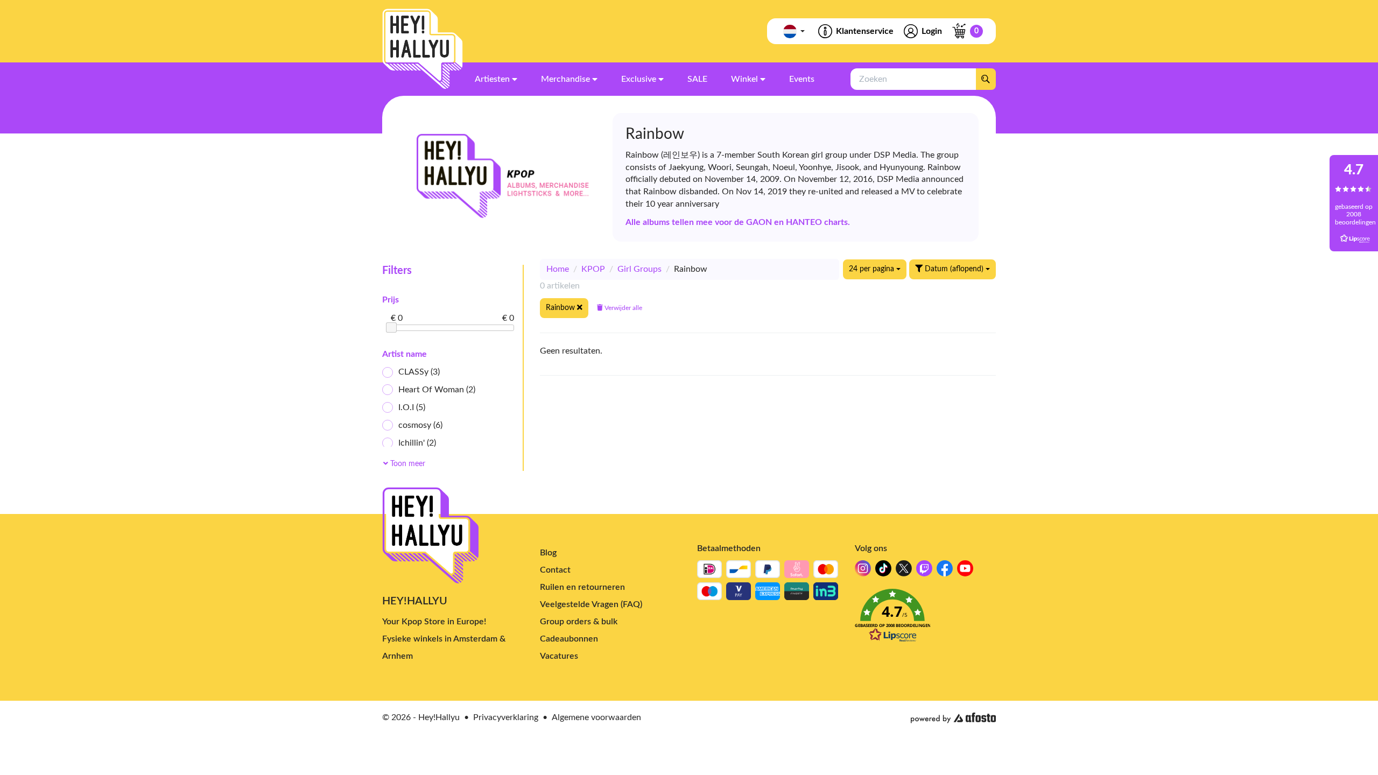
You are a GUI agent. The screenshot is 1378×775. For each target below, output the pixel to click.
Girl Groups (639, 269)
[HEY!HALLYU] (422, 49)
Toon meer (406, 464)
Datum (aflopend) (954, 269)
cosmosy (420, 425)
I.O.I (411, 407)
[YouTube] (965, 571)
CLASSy (419, 372)
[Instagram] (863, 571)
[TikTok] (883, 571)
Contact (555, 570)
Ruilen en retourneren (582, 587)
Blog (548, 552)
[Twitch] (924, 571)
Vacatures (559, 656)
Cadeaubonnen (569, 639)
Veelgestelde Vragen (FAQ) (591, 604)
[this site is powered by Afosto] (953, 718)
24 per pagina (872, 269)
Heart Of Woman (436, 389)
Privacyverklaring (505, 717)
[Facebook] (945, 571)
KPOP (593, 269)
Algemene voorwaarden (596, 717)
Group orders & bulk (578, 621)
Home (557, 269)
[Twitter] (904, 571)
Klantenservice (865, 31)
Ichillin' (417, 443)
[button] (925, 619)
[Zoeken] (985, 79)
